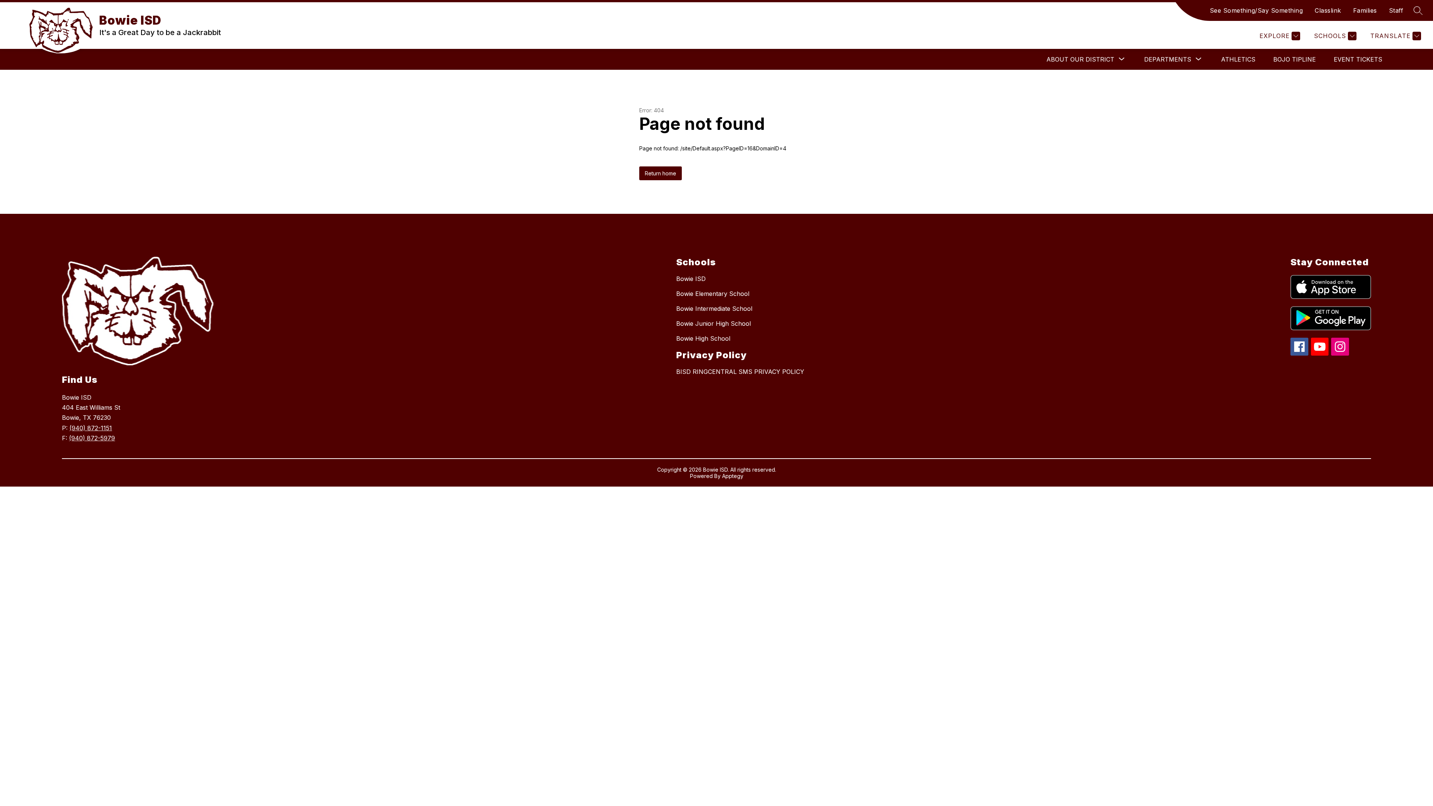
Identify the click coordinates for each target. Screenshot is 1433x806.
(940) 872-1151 (90, 428)
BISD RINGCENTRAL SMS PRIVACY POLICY (740, 371)
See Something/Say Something (1256, 10)
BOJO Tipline (1294, 59)
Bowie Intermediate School (714, 308)
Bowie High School (703, 338)
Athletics (1238, 59)
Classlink (1328, 10)
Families (1365, 10)
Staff (1396, 10)
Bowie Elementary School (712, 293)
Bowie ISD (691, 278)
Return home (660, 173)
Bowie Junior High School (713, 323)
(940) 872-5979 (92, 438)
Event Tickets (1358, 59)
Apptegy (732, 476)
